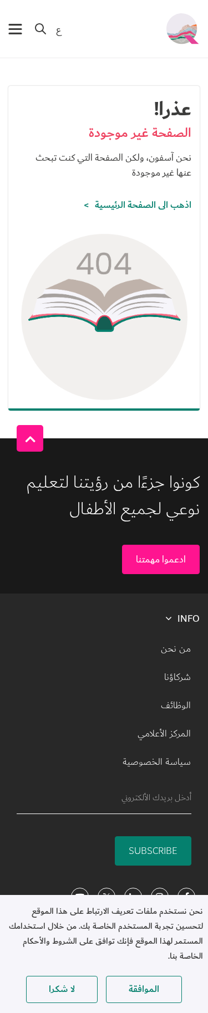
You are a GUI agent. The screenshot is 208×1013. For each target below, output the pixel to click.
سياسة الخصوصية (157, 762)
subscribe (153, 851)
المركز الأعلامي (164, 733)
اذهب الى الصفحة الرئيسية (143, 205)
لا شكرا (62, 989)
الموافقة (144, 989)
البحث (40, 29)
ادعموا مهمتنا (161, 559)
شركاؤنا (177, 677)
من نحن (176, 649)
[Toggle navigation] (15, 29)
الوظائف (176, 705)
